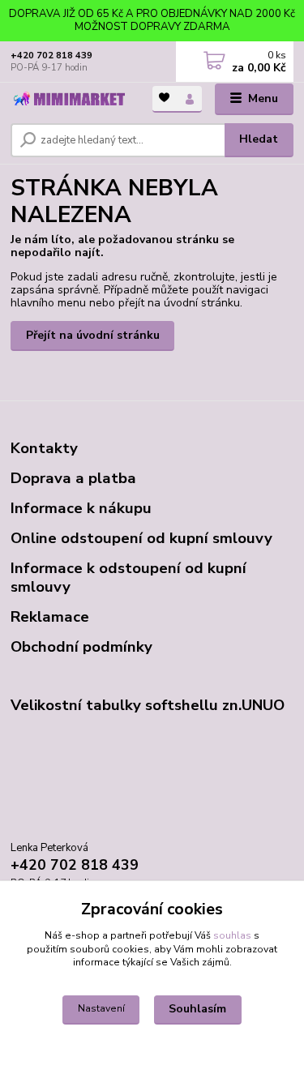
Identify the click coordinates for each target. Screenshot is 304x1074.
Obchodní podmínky (81, 646)
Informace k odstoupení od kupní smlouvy (128, 577)
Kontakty (44, 448)
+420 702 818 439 (51, 55)
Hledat (258, 139)
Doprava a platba (73, 478)
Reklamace (50, 616)
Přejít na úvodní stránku (93, 335)
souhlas (232, 935)
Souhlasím (197, 1008)
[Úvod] (69, 99)
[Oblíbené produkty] (165, 97)
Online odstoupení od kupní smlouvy (141, 538)
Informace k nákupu (81, 508)
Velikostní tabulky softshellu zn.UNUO (148, 705)
